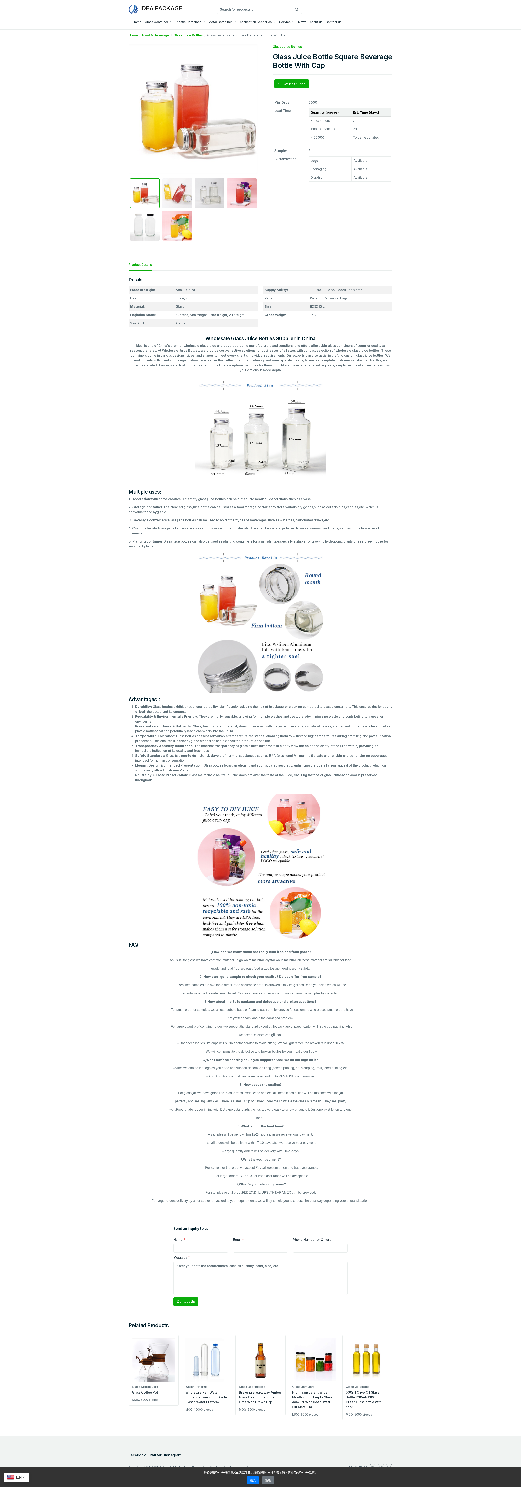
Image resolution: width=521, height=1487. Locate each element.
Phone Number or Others (312, 1240)
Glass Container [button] (156, 22)
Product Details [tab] (140, 264)
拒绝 (268, 1480)
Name (179, 1240)
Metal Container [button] (220, 22)
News (302, 22)
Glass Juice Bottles (188, 35)
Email (238, 1240)
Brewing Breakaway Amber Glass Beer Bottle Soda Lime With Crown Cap (260, 1397)
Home (137, 22)
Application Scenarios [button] (256, 22)
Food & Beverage (155, 35)
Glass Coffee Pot (145, 1392)
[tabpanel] (260, 742)
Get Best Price (294, 84)
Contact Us (186, 1302)
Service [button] (285, 22)
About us (316, 22)
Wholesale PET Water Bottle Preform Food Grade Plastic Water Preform (206, 1397)
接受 (253, 1480)
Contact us (333, 22)
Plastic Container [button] (188, 22)
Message (181, 1257)
